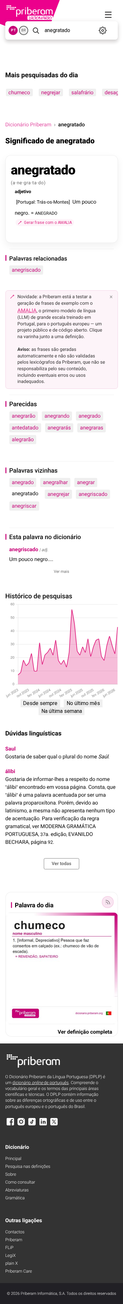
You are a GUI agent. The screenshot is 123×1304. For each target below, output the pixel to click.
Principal (13, 1158)
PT (13, 30)
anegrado (90, 416)
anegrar (86, 482)
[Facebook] (10, 1125)
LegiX (10, 1255)
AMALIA (27, 310)
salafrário (82, 92)
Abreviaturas (17, 1190)
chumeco (19, 92)
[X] (54, 1125)
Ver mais (61, 571)
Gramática (15, 1198)
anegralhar (55, 482)
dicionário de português (40, 1082)
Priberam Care (18, 1271)
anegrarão (23, 416)
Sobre (10, 1174)
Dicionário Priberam (28, 124)
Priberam (13, 1240)
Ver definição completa (85, 1032)
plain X (11, 1263)
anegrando (57, 416)
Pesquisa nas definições (27, 1166)
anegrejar (59, 494)
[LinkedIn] (43, 1125)
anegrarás (59, 428)
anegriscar (24, 506)
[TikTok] (32, 1125)
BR (23, 30)
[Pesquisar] (35, 30)
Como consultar (20, 1182)
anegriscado (26, 270)
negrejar (50, 92)
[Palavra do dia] (107, 902)
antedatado (25, 428)
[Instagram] (21, 1125)
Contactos (15, 1232)
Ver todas (61, 863)
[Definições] (103, 30)
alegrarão (23, 439)
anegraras (91, 428)
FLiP (9, 1247)
